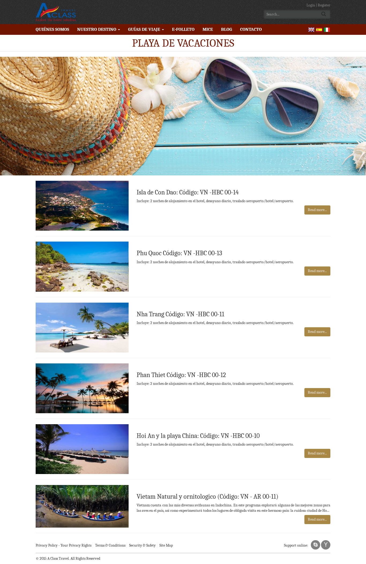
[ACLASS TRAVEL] (56, 12)
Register (324, 5)
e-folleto (183, 29)
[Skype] (315, 545)
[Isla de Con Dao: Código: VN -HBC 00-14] (82, 205)
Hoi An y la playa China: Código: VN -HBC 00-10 (198, 435)
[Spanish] (319, 29)
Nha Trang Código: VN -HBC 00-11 (180, 314)
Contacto (251, 29)
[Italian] (327, 29)
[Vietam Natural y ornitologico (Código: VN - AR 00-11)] (82, 506)
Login (311, 5)
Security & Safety (142, 545)
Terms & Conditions (110, 545)
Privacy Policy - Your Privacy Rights (63, 545)
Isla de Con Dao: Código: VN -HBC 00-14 (188, 192)
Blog (226, 29)
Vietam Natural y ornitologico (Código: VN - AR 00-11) (207, 496)
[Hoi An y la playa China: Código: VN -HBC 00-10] (82, 448)
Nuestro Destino (97, 29)
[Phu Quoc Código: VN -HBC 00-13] (82, 266)
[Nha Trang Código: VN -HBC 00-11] (82, 327)
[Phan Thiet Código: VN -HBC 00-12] (82, 388)
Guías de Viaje (144, 29)
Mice (208, 29)
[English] (311, 29)
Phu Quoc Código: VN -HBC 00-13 (179, 253)
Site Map (166, 545)
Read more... (317, 210)
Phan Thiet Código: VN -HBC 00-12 (181, 375)
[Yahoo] (326, 545)
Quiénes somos (52, 29)
